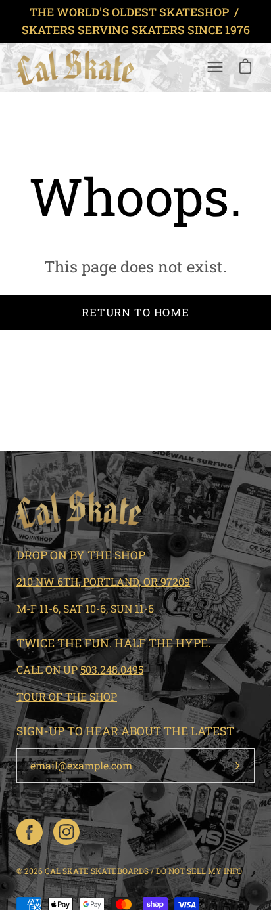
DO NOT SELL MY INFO (199, 870)
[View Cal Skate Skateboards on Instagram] (66, 832)
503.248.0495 (111, 669)
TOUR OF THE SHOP (66, 696)
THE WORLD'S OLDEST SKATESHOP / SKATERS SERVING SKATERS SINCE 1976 (136, 21)
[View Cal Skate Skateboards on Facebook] (29, 832)
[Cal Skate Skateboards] (75, 67)
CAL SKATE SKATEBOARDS (97, 870)
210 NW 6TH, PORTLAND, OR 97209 (103, 581)
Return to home (135, 312)
